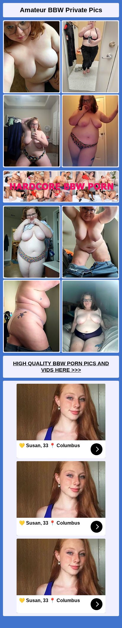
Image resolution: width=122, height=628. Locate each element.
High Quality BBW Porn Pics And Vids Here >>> (61, 366)
